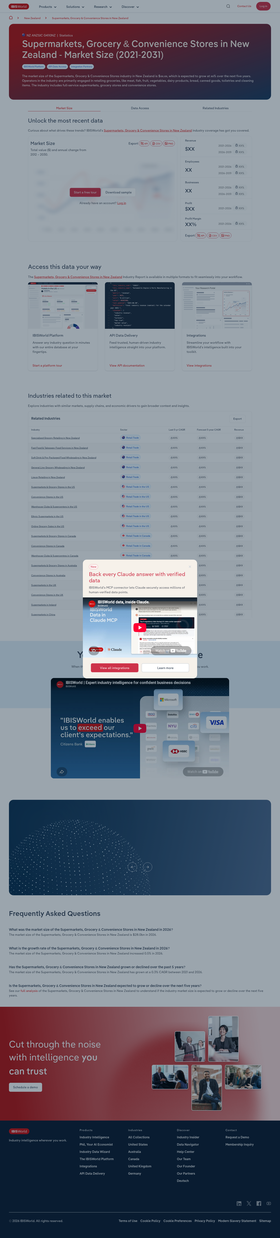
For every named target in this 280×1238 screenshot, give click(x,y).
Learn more (165, 668)
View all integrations (114, 668)
